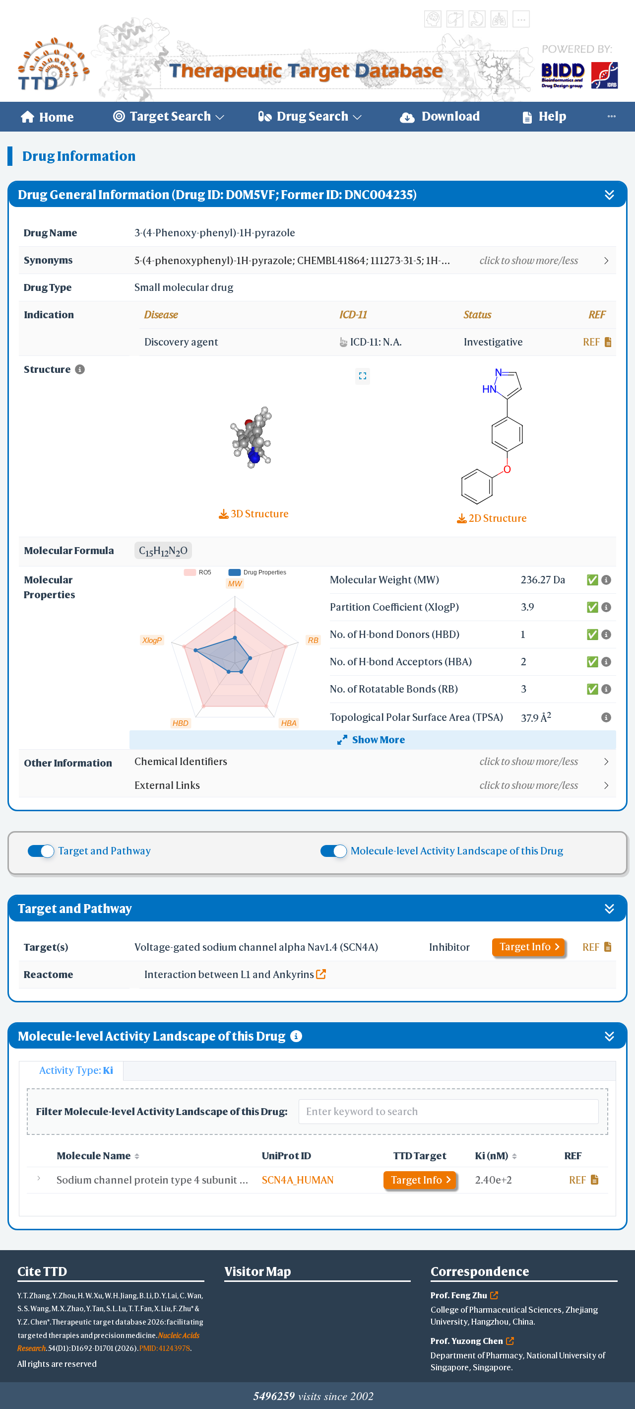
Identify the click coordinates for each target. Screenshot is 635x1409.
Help (552, 116)
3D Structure (259, 513)
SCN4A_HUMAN (298, 1180)
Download (450, 116)
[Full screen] (362, 376)
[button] (374, 261)
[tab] (71, 1071)
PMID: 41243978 (164, 1348)
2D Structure (497, 518)
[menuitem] (47, 117)
